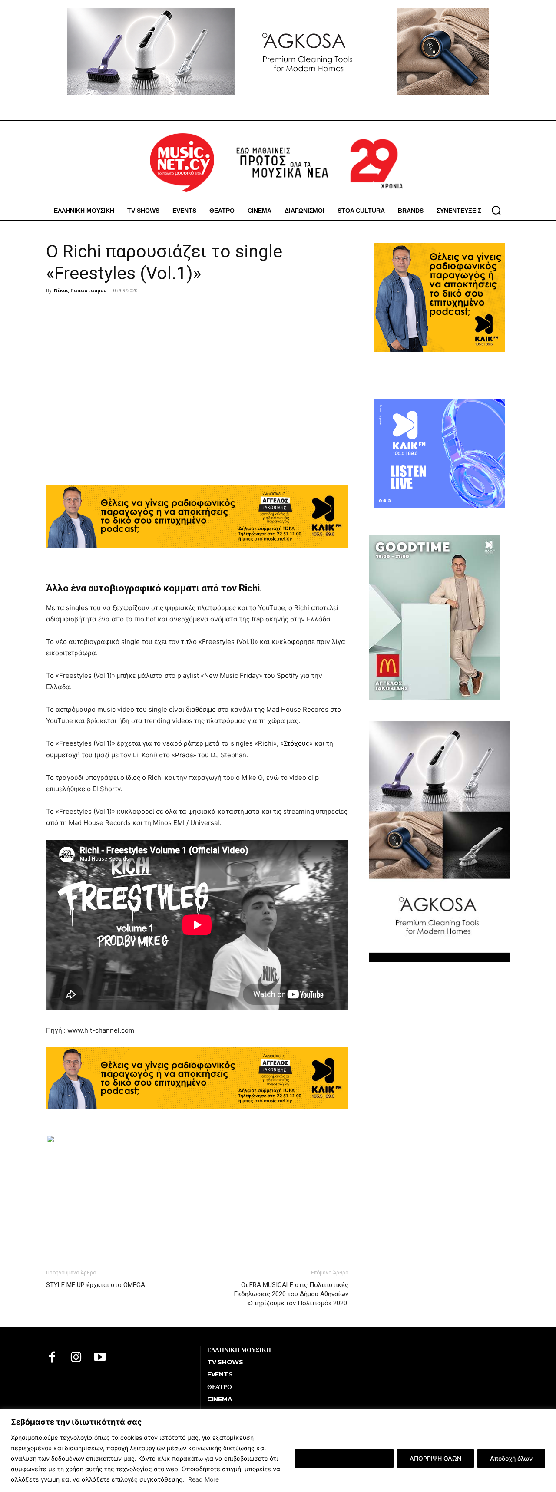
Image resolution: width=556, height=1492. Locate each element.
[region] (278, 1450)
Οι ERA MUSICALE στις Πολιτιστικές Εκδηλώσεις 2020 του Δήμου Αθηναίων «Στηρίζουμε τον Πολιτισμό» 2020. (291, 1294)
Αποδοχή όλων (511, 1458)
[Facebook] (52, 1358)
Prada (184, 755)
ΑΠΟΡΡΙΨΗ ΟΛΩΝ (435, 1458)
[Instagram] (76, 1358)
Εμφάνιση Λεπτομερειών (344, 1458)
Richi (265, 743)
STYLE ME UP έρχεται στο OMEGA (95, 1285)
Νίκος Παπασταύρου (80, 290)
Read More (203, 1479)
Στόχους (296, 743)
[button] (496, 210)
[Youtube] (100, 1358)
